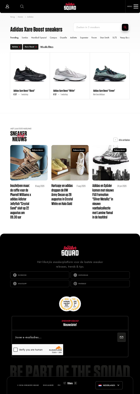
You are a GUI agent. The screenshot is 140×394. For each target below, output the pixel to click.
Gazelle (63, 37)
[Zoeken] (125, 27)
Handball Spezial (39, 37)
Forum (94, 37)
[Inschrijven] (121, 337)
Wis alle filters (46, 47)
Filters (71, 383)
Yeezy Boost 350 (127, 37)
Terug (12, 17)
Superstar (84, 37)
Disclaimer (48, 385)
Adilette (73, 37)
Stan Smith (104, 37)
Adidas (30, 17)
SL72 (115, 37)
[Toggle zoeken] (22, 6)
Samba (25, 37)
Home (20, 17)
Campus (53, 37)
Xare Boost (29, 47)
